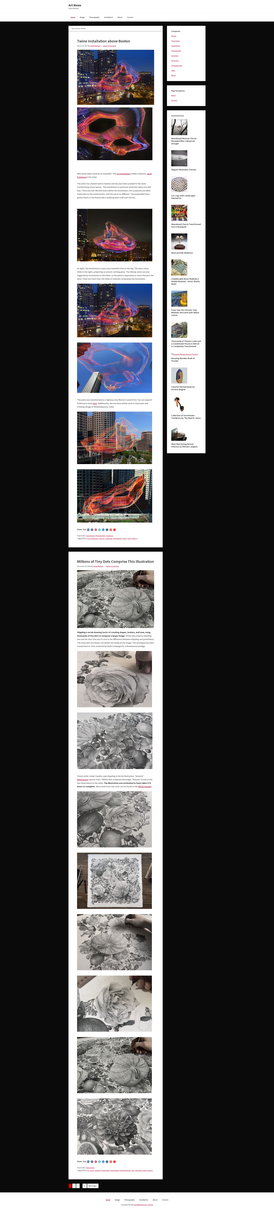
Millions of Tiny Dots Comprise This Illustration (115, 561)
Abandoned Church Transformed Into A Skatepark (186, 225)
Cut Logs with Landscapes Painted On (183, 196)
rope (129, 538)
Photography (100, 536)
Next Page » (93, 1186)
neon (125, 538)
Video (173, 70)
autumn (98, 1170)
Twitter (150, 1205)
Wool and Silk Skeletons (182, 252)
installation (117, 538)
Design (173, 36)
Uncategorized (176, 65)
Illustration (90, 1168)
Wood (173, 75)
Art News (74, 5)
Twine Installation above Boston (103, 41)
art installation (123, 173)
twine (133, 538)
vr (137, 538)
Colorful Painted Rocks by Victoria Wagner (183, 388)
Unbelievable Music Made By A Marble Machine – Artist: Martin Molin (185, 281)
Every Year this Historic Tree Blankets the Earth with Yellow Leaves (185, 312)
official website (144, 786)
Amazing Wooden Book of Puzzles (183, 359)
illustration (105, 1170)
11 (85, 1186)
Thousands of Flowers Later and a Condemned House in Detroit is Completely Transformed (186, 344)
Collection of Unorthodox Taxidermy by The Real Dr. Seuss (186, 416)
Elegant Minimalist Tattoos (183, 169)
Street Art (175, 61)
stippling (138, 1170)
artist (92, 1170)
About (173, 95)
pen (133, 1170)
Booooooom (82, 779)
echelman (108, 538)
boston (101, 538)
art (88, 1170)
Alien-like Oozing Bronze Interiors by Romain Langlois (184, 445)
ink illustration (125, 1170)
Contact (174, 100)
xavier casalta (148, 1170)
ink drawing (115, 1170)
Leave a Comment (109, 46)
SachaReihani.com (140, 1205)
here (95, 403)
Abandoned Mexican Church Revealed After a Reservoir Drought (184, 141)
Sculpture (109, 536)
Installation (90, 536)
